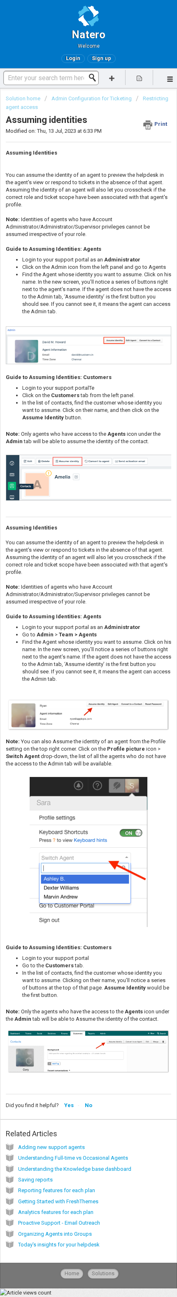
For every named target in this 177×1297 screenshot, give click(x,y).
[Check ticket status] (139, 77)
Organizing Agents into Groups (55, 1234)
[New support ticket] (112, 77)
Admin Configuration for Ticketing (91, 98)
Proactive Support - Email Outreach (59, 1223)
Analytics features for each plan (55, 1212)
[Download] (73, 660)
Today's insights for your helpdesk (59, 1245)
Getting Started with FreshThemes (58, 1201)
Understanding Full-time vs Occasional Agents (73, 1158)
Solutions (103, 1273)
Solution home (24, 98)
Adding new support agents (51, 1147)
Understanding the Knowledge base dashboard (74, 1169)
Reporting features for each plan (56, 1190)
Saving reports (35, 1180)
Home (72, 1273)
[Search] (94, 78)
